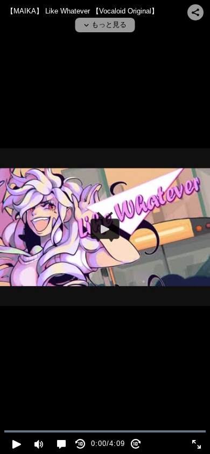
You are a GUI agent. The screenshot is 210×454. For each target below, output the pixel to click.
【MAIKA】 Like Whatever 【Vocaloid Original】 (82, 11)
